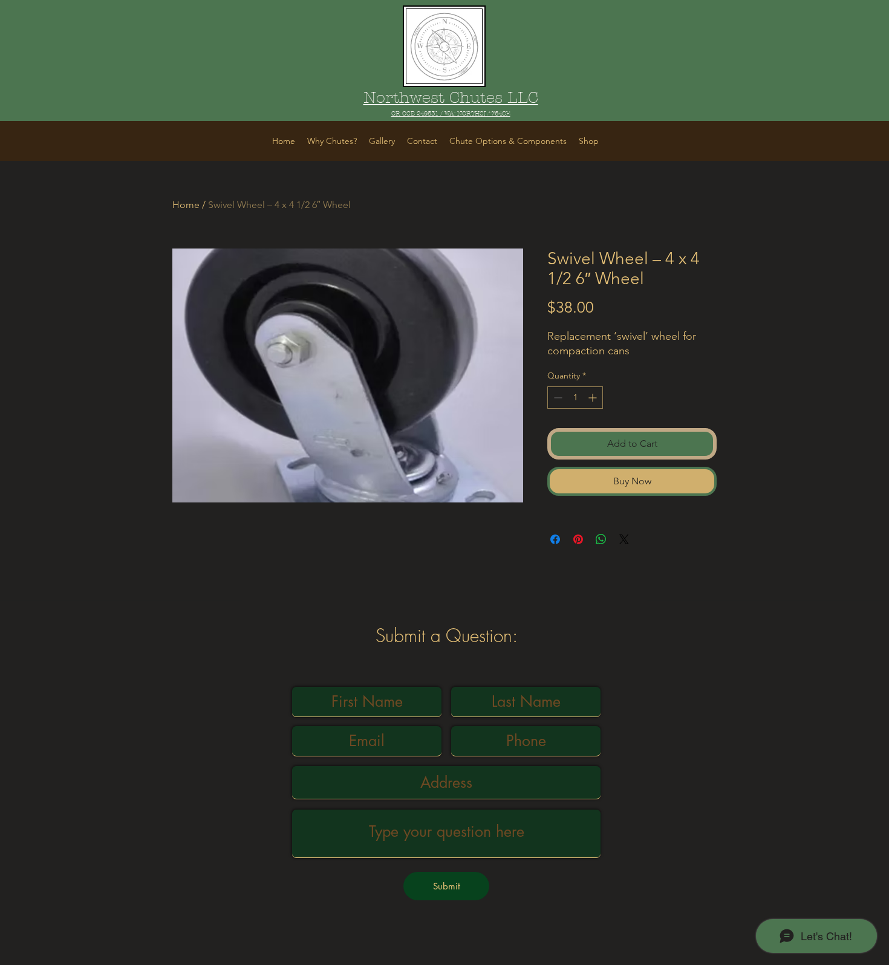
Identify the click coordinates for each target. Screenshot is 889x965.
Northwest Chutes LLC (450, 98)
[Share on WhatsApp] (601, 539)
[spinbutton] (575, 397)
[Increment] (593, 397)
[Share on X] (624, 539)
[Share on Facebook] (555, 539)
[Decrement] (556, 397)
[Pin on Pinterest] (578, 539)
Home (186, 204)
